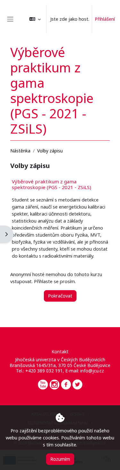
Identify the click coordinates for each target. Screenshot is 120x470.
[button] (35, 19)
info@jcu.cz (92, 371)
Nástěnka (20, 151)
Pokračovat (60, 295)
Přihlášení (105, 19)
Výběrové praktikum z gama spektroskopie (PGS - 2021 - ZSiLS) (51, 184)
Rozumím (60, 459)
